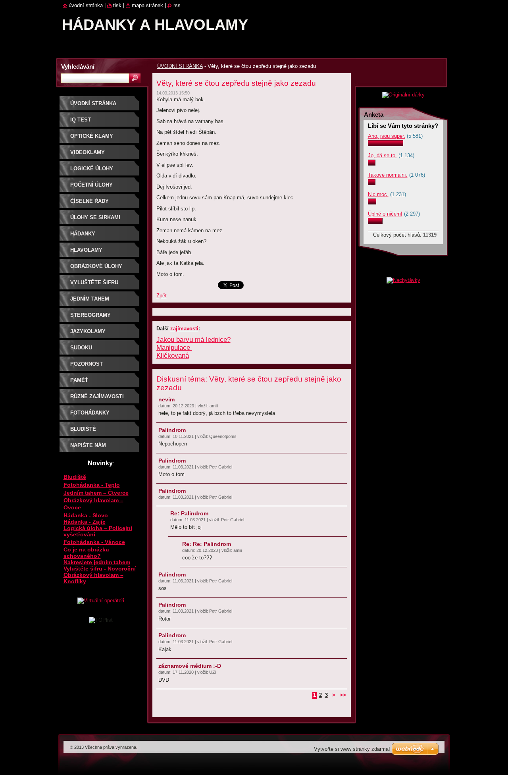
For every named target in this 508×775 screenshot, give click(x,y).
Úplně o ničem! (385, 214)
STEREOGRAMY (90, 315)
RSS (177, 5)
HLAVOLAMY (86, 250)
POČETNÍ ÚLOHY (91, 185)
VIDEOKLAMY (87, 152)
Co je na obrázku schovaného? (86, 552)
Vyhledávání (77, 66)
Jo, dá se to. (382, 155)
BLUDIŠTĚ (83, 429)
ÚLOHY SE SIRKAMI (95, 217)
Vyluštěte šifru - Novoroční (100, 568)
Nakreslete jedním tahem (97, 562)
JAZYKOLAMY (88, 331)
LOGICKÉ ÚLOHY (91, 169)
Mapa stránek (147, 5)
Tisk (117, 5)
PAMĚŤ (79, 380)
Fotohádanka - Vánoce (94, 542)
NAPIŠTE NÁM (88, 445)
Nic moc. (378, 194)
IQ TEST (80, 120)
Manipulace (174, 347)
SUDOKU (81, 348)
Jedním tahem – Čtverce (96, 493)
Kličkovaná (172, 355)
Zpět (161, 296)
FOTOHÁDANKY (90, 413)
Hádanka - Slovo (86, 515)
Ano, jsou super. (386, 136)
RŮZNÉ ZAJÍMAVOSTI (97, 396)
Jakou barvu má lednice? (193, 339)
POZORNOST (86, 364)
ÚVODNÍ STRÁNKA (180, 66)
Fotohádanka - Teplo (92, 485)
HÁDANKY (82, 234)
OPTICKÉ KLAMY (91, 136)
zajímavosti (184, 329)
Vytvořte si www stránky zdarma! (352, 749)
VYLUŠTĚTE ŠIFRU (94, 282)
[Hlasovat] (385, 144)
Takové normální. (388, 175)
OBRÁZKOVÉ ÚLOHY (96, 266)
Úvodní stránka (86, 5)
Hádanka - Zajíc (85, 522)
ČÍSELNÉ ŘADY (89, 201)
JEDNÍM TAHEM (89, 299)
